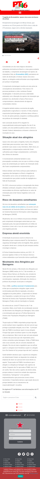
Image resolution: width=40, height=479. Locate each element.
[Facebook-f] (19, 454)
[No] (38, 473)
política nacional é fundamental (23, 286)
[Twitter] (23, 454)
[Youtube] (27, 454)
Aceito (20, 476)
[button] (20, 13)
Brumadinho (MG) (22, 74)
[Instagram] (32, 454)
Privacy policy (34, 473)
